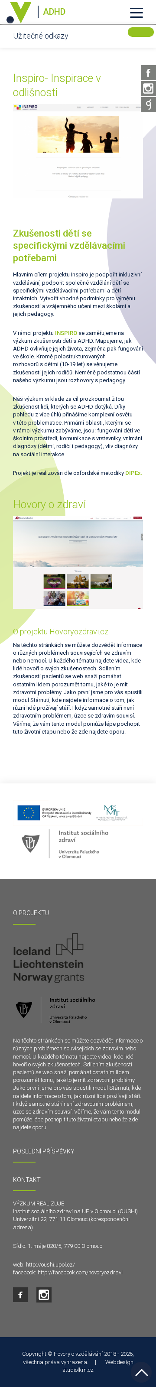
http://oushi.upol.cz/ (50, 1264)
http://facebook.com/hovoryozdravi (80, 1272)
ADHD (54, 11)
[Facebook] (148, 72)
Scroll (141, 1372)
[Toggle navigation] (136, 12)
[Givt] (148, 104)
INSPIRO (66, 333)
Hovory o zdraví (49, 504)
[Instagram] (148, 88)
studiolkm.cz (78, 1370)
